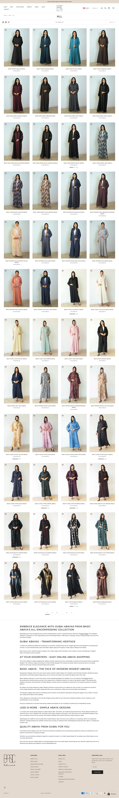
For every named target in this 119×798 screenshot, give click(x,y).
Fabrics (29, 6)
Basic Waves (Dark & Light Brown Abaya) (102, 503)
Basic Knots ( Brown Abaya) (102, 358)
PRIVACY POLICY (63, 766)
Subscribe (97, 772)
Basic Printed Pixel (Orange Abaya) (16, 309)
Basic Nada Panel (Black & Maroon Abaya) (16, 163)
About (37, 6)
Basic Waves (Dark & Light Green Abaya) (102, 552)
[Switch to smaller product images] (6, 22)
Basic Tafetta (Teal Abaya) (74, 69)
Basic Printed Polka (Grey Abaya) (45, 261)
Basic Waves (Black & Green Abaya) (16, 552)
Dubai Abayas (84, 633)
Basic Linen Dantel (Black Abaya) (74, 163)
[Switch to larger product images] (3, 22)
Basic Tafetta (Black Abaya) (16, 69)
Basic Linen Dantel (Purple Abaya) (16, 212)
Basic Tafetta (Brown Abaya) (102, 69)
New (11, 6)
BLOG (60, 761)
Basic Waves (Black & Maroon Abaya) (45, 552)
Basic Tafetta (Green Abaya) (45, 69)
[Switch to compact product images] (8, 22)
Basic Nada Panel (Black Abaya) (102, 116)
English (95, 8)
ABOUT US (61, 759)
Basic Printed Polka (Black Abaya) (73, 212)
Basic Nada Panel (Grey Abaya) (74, 116)
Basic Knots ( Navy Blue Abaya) (16, 405)
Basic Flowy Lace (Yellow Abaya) (17, 358)
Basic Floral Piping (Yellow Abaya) (16, 454)
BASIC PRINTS (35, 772)
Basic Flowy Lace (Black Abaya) (73, 309)
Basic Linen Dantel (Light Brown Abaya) (45, 212)
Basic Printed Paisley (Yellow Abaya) (102, 405)
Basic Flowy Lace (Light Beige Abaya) (102, 309)
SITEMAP (61, 782)
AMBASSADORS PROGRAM (66, 779)
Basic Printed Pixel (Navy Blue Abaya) (45, 309)
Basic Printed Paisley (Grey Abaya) (45, 405)
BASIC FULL (34, 759)
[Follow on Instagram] (5, 787)
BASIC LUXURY (35, 774)
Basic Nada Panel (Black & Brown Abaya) (45, 163)
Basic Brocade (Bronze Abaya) (102, 602)
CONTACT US (62, 764)
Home (5, 15)
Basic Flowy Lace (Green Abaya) (45, 358)
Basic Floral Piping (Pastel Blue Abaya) (74, 454)
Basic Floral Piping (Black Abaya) (102, 454)
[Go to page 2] (71, 612)
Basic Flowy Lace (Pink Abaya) (74, 358)
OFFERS (60, 776)
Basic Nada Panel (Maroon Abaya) (16, 116)
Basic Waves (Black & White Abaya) (73, 552)
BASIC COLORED (36, 769)
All (13, 15)
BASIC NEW (34, 761)
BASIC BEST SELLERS (37, 764)
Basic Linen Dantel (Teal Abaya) (102, 163)
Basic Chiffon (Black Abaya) (73, 602)
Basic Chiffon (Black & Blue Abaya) (16, 602)
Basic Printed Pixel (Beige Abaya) (102, 261)
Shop (5, 6)
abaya (86, 678)
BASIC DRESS (35, 777)
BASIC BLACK (35, 766)
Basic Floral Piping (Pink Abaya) (45, 454)
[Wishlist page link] (113, 8)
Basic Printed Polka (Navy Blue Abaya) (74, 261)
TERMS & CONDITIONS (65, 769)
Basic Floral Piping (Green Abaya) (45, 503)
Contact (6, 9)
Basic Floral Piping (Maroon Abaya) (74, 503)
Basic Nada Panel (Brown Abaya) (45, 116)
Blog (43, 6)
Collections (20, 6)
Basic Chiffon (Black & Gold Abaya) (45, 602)
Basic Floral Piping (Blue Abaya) (17, 503)
